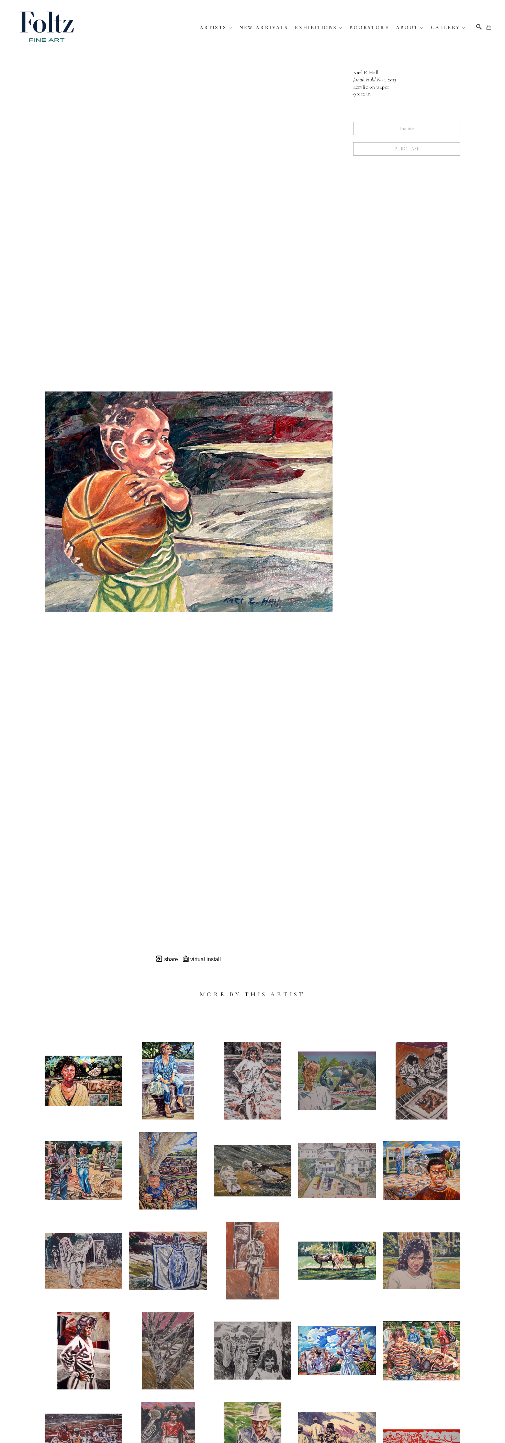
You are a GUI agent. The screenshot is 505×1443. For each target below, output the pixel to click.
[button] (216, 27)
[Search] (479, 27)
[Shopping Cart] (488, 27)
